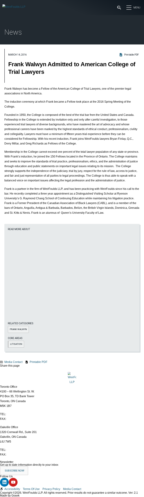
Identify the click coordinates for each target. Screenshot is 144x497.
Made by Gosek (9, 495)
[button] (18, 329)
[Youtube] (13, 482)
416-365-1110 (15, 414)
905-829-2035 (15, 454)
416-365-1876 (15, 418)
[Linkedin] (4, 482)
